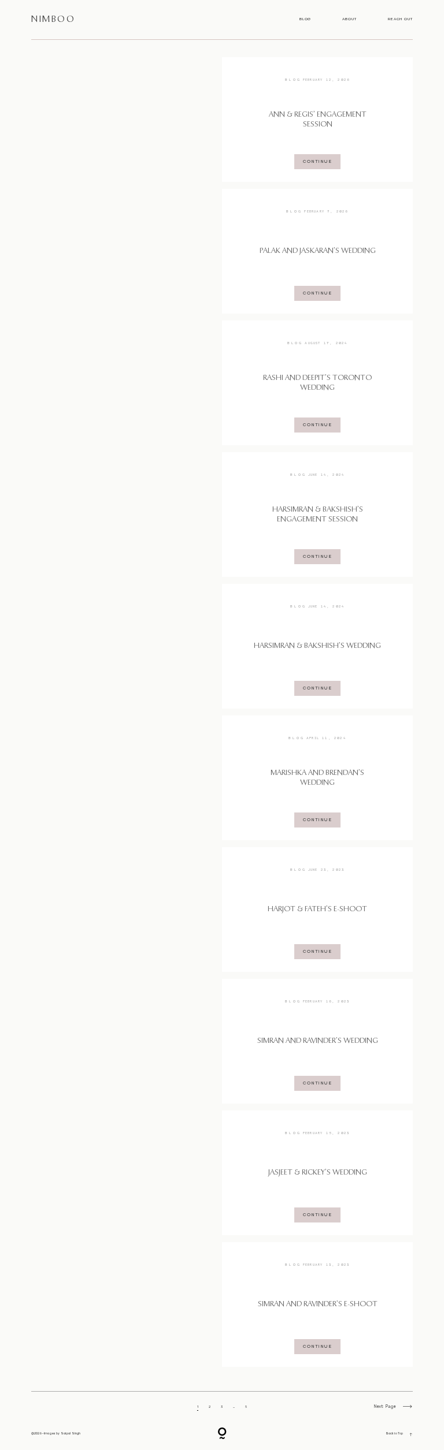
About (349, 19)
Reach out (400, 19)
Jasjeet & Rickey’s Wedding (317, 1172)
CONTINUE (317, 161)
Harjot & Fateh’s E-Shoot (317, 909)
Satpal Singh (71, 1433)
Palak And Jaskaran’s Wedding (318, 251)
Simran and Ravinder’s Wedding (317, 1041)
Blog (305, 19)
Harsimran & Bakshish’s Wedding (317, 646)
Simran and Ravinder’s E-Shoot (318, 1304)
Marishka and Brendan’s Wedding (317, 778)
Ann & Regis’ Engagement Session (318, 119)
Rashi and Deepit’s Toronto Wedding (317, 383)
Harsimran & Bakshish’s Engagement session (317, 514)
